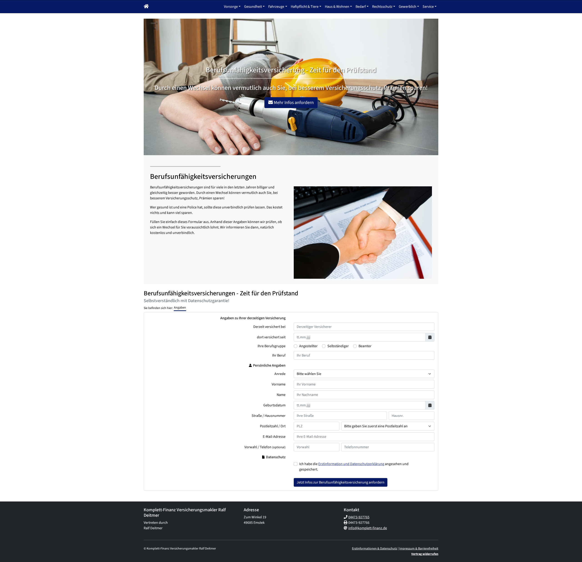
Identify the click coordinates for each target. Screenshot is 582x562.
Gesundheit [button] (253, 6)
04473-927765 (358, 517)
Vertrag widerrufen (424, 554)
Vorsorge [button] (231, 6)
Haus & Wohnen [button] (337, 6)
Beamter (365, 346)
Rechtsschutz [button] (382, 6)
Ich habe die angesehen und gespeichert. (354, 466)
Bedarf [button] (361, 6)
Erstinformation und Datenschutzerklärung (351, 463)
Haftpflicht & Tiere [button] (305, 6)
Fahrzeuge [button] (276, 6)
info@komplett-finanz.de (367, 528)
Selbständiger (338, 346)
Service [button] (428, 6)
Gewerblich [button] (407, 6)
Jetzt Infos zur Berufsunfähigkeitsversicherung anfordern (340, 482)
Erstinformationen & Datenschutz (374, 548)
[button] (146, 6)
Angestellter (308, 346)
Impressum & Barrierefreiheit (418, 548)
